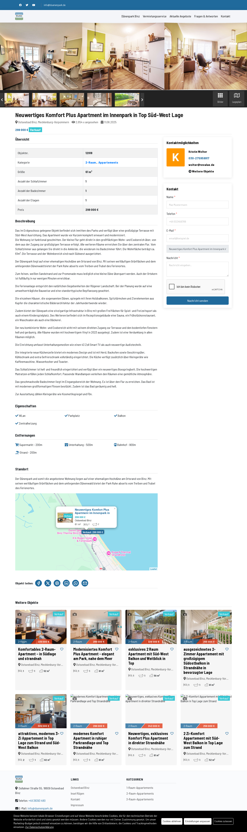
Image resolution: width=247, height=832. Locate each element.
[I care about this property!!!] (62, 649)
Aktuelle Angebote (180, 16)
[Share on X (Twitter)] (47, 583)
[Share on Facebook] (38, 583)
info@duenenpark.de (54, 5)
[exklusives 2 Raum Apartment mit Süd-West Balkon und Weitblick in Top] (151, 627)
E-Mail (170, 230)
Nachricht (172, 258)
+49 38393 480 (37, 800)
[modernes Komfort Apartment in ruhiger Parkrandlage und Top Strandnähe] (96, 711)
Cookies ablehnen (172, 821)
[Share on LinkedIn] (66, 583)
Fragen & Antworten (206, 16)
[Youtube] (35, 5)
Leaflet (153, 568)
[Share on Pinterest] (57, 583)
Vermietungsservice (155, 16)
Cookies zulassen (223, 821)
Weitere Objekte (203, 171)
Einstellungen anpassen (197, 821)
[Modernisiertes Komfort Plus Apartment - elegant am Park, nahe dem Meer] (96, 627)
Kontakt (225, 16)
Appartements (108, 162)
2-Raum (90, 162)
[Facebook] (22, 5)
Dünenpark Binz (131, 16)
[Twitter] (29, 5)
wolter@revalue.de (201, 164)
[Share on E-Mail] (84, 583)
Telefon (171, 213)
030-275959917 (199, 158)
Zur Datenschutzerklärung (39, 827)
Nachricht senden (197, 300)
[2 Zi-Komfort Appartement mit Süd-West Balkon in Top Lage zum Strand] (206, 711)
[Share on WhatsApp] (75, 583)
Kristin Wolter (198, 151)
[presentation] (2, 99)
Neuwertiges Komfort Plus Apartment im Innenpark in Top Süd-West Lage (92, 513)
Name (170, 197)
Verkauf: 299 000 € (93, 532)
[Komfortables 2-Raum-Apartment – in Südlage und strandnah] (41, 627)
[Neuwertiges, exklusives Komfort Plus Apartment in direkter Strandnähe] (151, 711)
